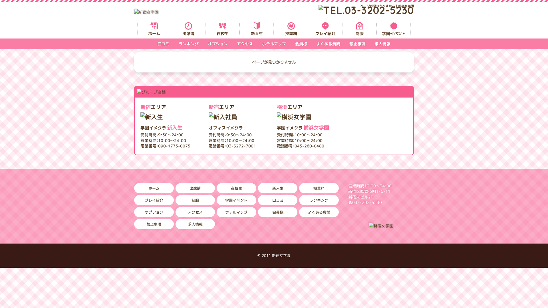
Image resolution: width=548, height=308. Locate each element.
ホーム (154, 33)
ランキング (189, 43)
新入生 (257, 33)
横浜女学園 (303, 127)
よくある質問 (328, 43)
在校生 (223, 33)
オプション (218, 43)
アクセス (245, 43)
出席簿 (188, 33)
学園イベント (394, 33)
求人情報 (382, 43)
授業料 (291, 33)
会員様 (301, 43)
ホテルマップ (274, 43)
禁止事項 (357, 43)
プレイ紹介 (325, 33)
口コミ (164, 43)
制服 (360, 33)
